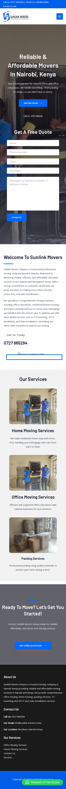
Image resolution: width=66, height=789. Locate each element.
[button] (42, 782)
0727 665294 (15, 342)
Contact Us (16, 217)
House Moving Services (15, 749)
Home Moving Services (33, 430)
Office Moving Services (33, 497)
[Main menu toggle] (59, 16)
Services (8, 757)
